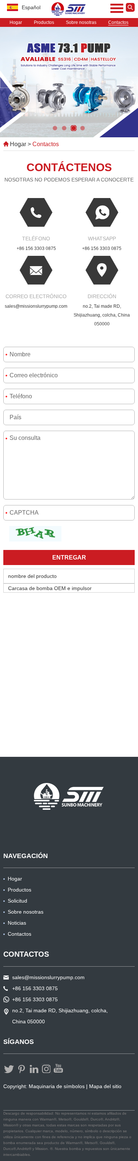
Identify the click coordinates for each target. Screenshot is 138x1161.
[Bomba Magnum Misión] (69, 9)
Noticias (17, 923)
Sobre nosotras (81, 22)
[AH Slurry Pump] (68, 796)
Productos (44, 22)
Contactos (118, 22)
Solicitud (17, 901)
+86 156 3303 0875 (101, 248)
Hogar (16, 22)
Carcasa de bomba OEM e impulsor (50, 588)
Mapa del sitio (105, 1086)
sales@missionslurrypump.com (36, 306)
